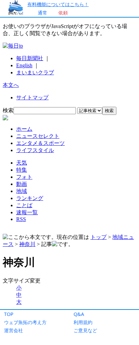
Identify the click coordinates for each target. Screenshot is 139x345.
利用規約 (83, 322)
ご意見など (85, 330)
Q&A (79, 314)
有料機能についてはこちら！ (58, 4)
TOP (8, 314)
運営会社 (13, 330)
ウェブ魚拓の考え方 (25, 322)
